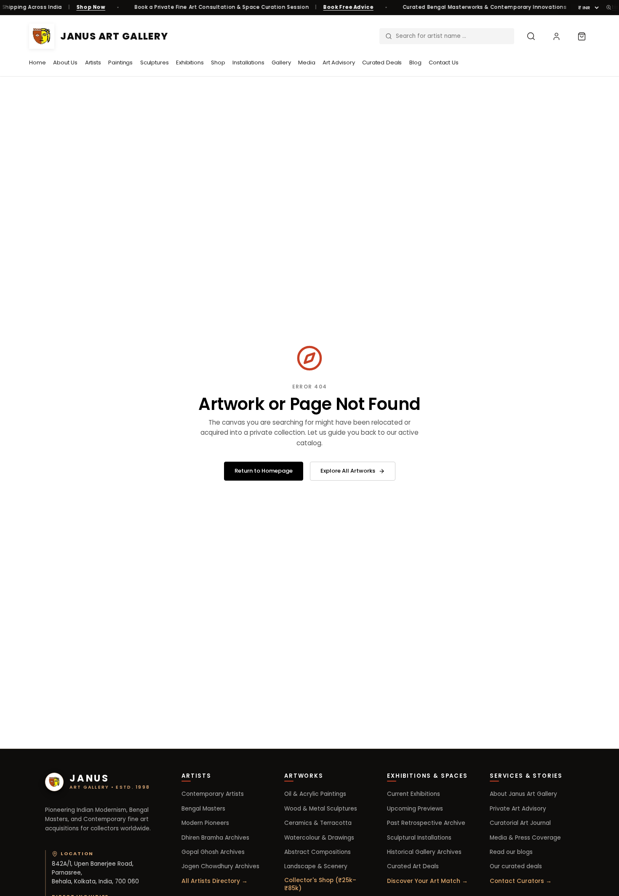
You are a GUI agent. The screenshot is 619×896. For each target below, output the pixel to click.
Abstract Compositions (317, 852)
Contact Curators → (521, 881)
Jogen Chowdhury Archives (220, 866)
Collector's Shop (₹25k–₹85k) (320, 884)
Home (37, 62)
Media (306, 62)
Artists (93, 62)
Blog (415, 62)
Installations (248, 62)
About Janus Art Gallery (523, 794)
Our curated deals (516, 866)
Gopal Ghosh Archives (213, 852)
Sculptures (154, 62)
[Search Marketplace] (531, 36)
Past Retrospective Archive (426, 823)
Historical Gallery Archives (424, 852)
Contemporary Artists (212, 794)
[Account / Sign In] (556, 36)
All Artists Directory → (214, 881)
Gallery (281, 62)
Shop (218, 62)
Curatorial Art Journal (520, 823)
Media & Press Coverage (525, 838)
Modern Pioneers (205, 823)
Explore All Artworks (347, 471)
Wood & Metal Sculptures (320, 809)
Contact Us (444, 62)
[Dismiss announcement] (608, 7)
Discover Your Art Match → (427, 881)
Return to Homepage (264, 471)
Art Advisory (339, 62)
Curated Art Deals (413, 866)
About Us (65, 62)
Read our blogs (511, 852)
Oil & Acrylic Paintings (315, 794)
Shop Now (90, 7)
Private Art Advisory (518, 809)
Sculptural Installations (419, 838)
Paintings (120, 62)
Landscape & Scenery (315, 866)
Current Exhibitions (413, 794)
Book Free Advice (348, 7)
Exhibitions (190, 62)
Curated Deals (382, 62)
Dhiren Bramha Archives (215, 838)
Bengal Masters (203, 809)
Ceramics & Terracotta (318, 823)
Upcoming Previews (415, 809)
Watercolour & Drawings (319, 838)
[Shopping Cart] (581, 36)
